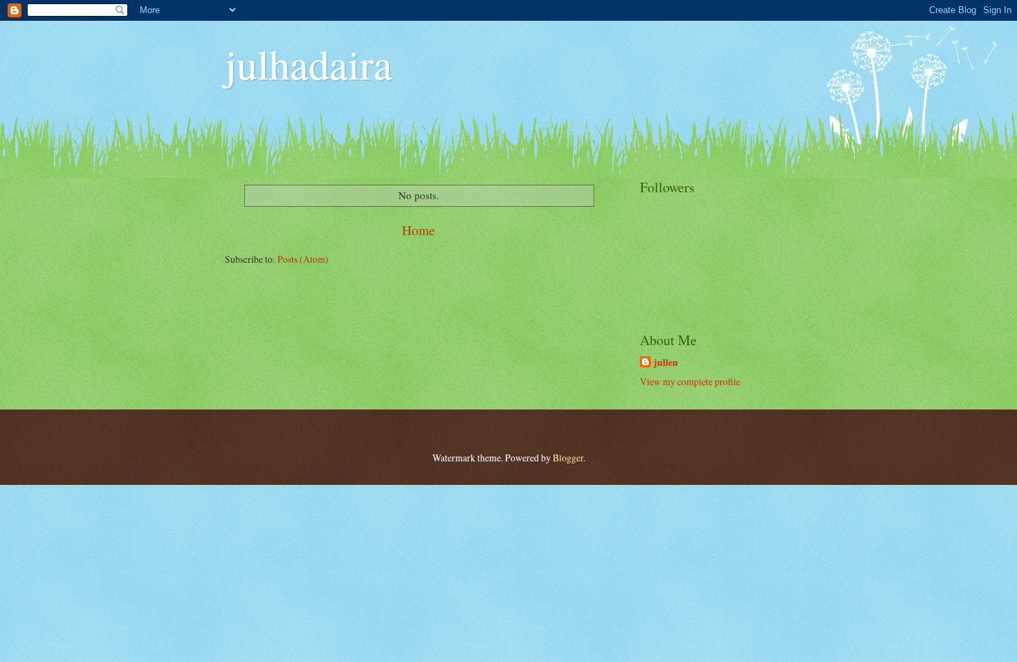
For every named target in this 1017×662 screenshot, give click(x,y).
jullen (666, 362)
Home (418, 230)
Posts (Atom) (303, 259)
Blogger (568, 457)
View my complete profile (690, 381)
